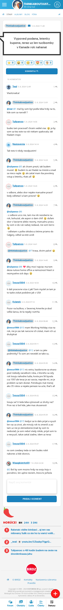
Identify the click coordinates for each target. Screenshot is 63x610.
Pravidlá (31, 583)
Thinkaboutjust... (37, 5)
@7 (30, 250)
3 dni (34, 522)
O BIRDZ (16, 579)
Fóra (34, 14)
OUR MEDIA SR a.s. (34, 589)
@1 (14, 108)
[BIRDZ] (8, 579)
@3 (20, 166)
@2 (8, 469)
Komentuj (30, 71)
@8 (20, 266)
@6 (20, 211)
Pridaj (32, 498)
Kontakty (28, 579)
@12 (31, 350)
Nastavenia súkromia (46, 579)
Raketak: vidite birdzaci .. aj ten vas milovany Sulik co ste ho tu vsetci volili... (33, 531)
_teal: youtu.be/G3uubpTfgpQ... (31, 541)
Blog (27, 14)
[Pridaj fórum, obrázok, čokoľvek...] (55, 593)
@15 (22, 421)
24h (26, 522)
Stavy (9, 14)
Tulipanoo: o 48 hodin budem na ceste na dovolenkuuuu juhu (34, 552)
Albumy (19, 14)
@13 (22, 369)
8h (20, 522)
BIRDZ (31, 569)
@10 (22, 327)
